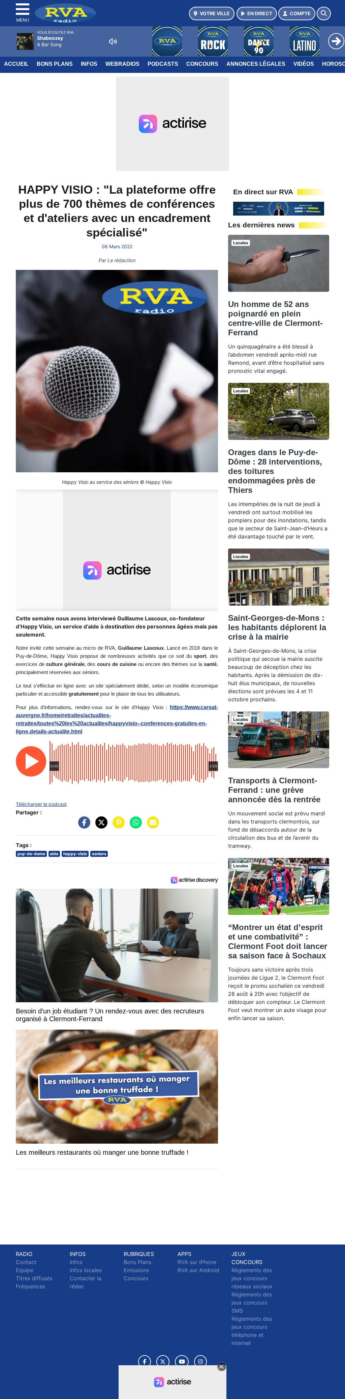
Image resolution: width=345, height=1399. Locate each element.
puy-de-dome (31, 853)
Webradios (122, 64)
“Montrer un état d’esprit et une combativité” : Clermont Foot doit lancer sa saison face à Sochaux (277, 941)
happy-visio (75, 853)
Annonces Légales (255, 64)
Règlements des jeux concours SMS (251, 1302)
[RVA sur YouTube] (182, 1361)
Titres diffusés (34, 1278)
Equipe (24, 1270)
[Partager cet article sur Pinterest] (117, 825)
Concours (202, 64)
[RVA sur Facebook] (144, 1361)
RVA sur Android (198, 1270)
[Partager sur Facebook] (82, 825)
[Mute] (113, 41)
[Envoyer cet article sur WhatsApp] (134, 825)
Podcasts (163, 64)
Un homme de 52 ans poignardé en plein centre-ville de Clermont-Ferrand (275, 318)
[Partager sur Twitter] (99, 825)
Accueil (16, 64)
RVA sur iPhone (197, 1262)
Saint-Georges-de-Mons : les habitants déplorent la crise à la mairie (277, 627)
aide (54, 853)
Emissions (136, 1270)
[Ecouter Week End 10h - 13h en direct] (278, 208)
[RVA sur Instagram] (200, 1361)
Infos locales (86, 1270)
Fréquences (30, 1286)
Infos (89, 64)
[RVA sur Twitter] (162, 1361)
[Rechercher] (324, 13)
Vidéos (303, 64)
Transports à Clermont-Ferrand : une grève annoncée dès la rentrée (274, 790)
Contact (26, 1262)
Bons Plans (55, 64)
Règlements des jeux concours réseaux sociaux (252, 1278)
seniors (99, 853)
